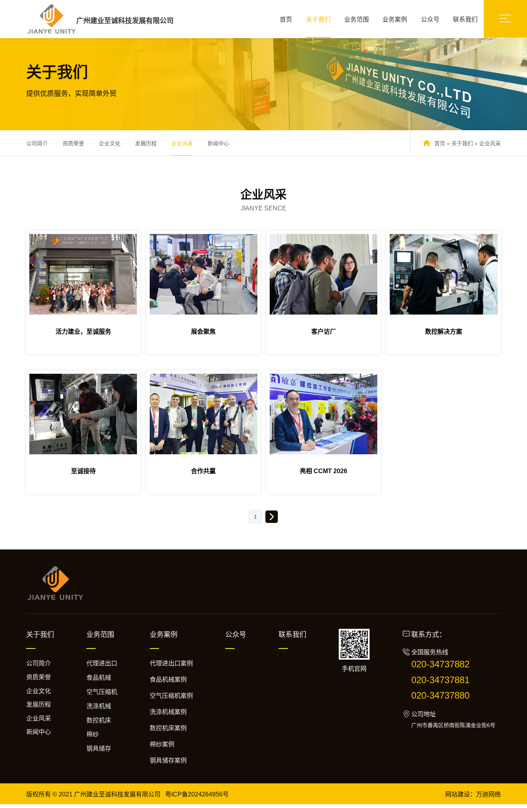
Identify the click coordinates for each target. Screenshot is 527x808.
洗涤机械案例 (168, 712)
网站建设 (457, 794)
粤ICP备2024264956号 (197, 794)
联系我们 (465, 19)
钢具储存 (98, 748)
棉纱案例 (162, 744)
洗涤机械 (98, 706)
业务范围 (356, 19)
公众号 (430, 19)
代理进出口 (101, 663)
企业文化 (109, 143)
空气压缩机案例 (171, 695)
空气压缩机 (101, 692)
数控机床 (98, 720)
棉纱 (92, 734)
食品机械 (98, 677)
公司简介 (37, 143)
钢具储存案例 (168, 760)
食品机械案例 (168, 679)
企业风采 (182, 143)
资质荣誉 (73, 143)
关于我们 (318, 19)
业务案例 (394, 19)
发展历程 (146, 143)
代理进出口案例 (171, 663)
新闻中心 (218, 143)
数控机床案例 (168, 728)
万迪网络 (488, 794)
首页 (286, 19)
